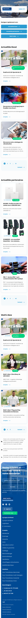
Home (2, 13)
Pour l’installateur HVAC (9, 581)
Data (3, 542)
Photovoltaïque (7, 556)
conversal (12, 614)
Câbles (14, 273)
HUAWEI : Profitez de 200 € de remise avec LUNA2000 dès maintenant (12, 204)
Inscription (12, 486)
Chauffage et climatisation (10, 562)
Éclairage (5, 536)
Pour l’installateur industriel (10, 578)
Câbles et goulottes (8, 548)
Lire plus (5, 81)
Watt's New (13, 36)
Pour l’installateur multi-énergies (12, 575)
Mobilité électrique (8, 565)
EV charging (16, 200)
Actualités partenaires (12, 31)
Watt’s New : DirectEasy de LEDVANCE (11, 375)
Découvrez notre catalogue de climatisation (13, 143)
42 (16, 298)
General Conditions (6, 612)
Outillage (5, 550)
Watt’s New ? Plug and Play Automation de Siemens (11, 411)
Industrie (15, 235)
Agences (8, 509)
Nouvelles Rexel (16, 67)
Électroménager (7, 553)
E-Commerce (6, 526)
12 (15, 163)
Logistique (5, 523)
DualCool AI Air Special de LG (12, 72)
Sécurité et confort (8, 545)
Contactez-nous (8, 513)
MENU (20, 9)
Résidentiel (5, 533)
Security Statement (6, 609)
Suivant (20, 167)
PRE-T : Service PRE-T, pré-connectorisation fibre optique (13, 278)
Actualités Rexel (12, 26)
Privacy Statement (6, 607)
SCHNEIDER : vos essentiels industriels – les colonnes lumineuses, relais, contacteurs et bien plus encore (14, 240)
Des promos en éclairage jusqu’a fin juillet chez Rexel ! (13, 107)
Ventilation (5, 559)
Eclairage (15, 370)
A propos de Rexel (7, 520)
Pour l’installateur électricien (11, 572)
